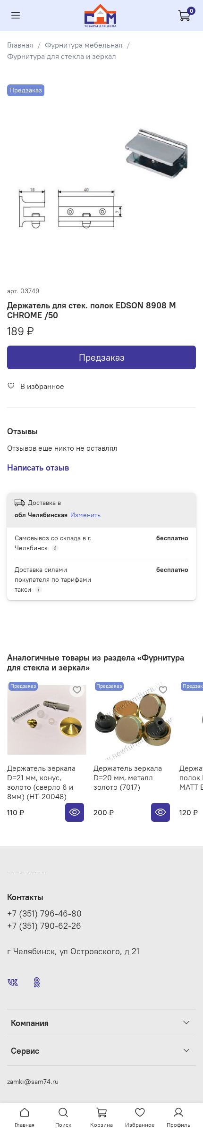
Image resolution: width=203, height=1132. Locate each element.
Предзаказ (102, 357)
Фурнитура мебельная (83, 45)
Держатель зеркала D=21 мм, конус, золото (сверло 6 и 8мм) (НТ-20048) (41, 782)
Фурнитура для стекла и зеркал (61, 56)
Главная (20, 45)
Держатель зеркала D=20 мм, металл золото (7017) (127, 777)
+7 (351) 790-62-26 (44, 926)
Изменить (85, 515)
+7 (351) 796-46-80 (44, 914)
